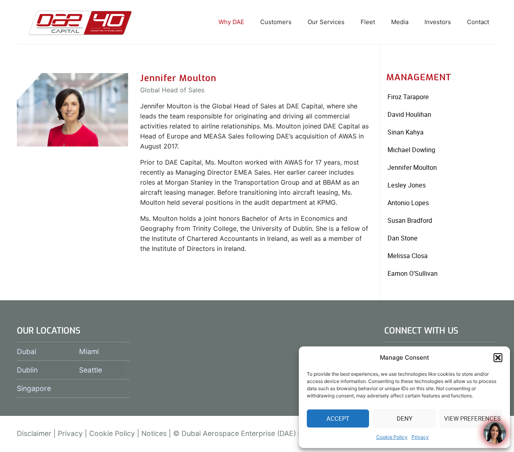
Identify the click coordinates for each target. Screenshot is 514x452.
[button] (498, 358)
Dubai (26, 351)
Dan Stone (403, 238)
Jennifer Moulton (412, 167)
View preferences (472, 418)
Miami (89, 351)
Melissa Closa (408, 256)
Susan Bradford (410, 220)
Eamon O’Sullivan (413, 273)
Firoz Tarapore (408, 97)
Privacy (420, 437)
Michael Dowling (411, 150)
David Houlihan (409, 114)
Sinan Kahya (406, 132)
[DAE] (80, 22)
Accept (337, 418)
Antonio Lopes (408, 203)
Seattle (90, 370)
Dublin (27, 370)
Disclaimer (34, 433)
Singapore (34, 388)
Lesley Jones (407, 185)
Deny (404, 418)
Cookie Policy (392, 437)
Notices (154, 433)
